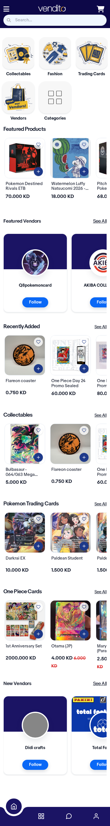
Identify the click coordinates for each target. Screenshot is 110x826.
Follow (35, 302)
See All (100, 221)
